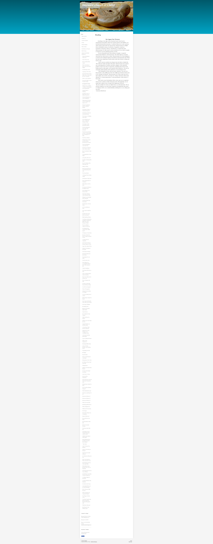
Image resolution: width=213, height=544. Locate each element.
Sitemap (85, 540)
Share (83, 536)
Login (131, 540)
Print (83, 540)
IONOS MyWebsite (94, 541)
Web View (130, 541)
